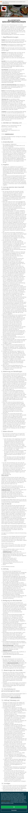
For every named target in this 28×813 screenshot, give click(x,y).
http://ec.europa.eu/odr (8, 645)
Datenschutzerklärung (15, 697)
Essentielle (14, 810)
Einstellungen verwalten (5, 800)
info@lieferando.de (9, 134)
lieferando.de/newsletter (13, 662)
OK (14, 807)
